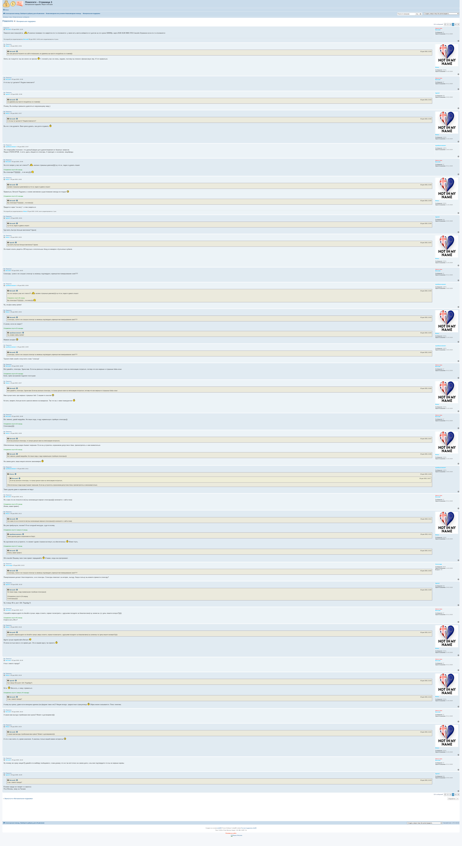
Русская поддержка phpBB (249, 828)
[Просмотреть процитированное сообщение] (17, 51)
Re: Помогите (8, 44)
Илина (12, 474)
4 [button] (455, 24)
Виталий (12, 51)
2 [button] (450, 24)
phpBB (219, 828)
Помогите (7, 21)
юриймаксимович (15, 333)
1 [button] (447, 24)
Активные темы (7, 17)
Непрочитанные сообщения (21, 17)
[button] (445, 24)
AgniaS (12, 242)
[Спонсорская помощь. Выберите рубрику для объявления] (14, 4)
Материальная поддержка (25, 21)
